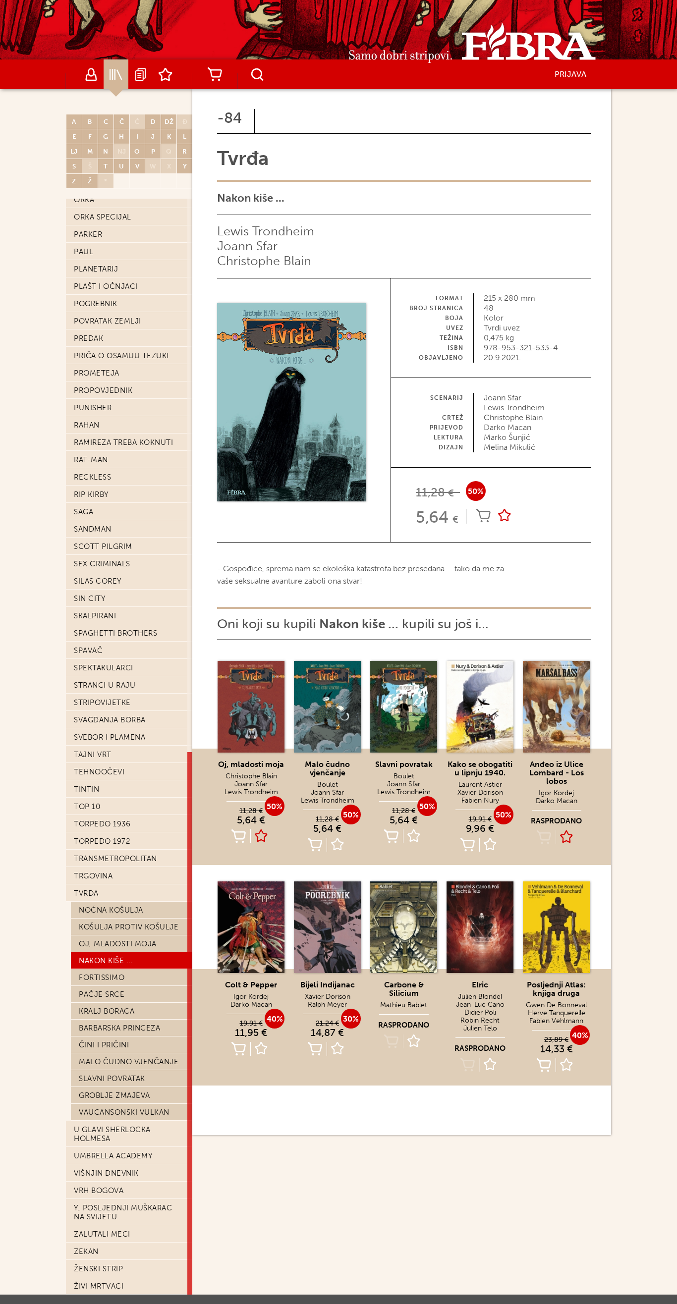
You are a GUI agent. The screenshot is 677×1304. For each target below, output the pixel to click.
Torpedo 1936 (102, 823)
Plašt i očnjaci (106, 286)
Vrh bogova (98, 1190)
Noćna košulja (111, 910)
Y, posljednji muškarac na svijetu (123, 1212)
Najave (140, 74)
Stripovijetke (102, 702)
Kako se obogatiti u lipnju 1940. (480, 768)
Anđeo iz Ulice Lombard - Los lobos (556, 773)
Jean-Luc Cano (480, 1004)
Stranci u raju (104, 685)
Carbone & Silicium (404, 989)
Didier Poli (480, 1012)
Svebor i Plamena (109, 737)
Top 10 (87, 806)
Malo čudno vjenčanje (128, 1061)
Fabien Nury (480, 800)
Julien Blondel (480, 996)
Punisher (93, 407)
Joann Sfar (247, 246)
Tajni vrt (93, 754)
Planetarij (96, 269)
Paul (83, 251)
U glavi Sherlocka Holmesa (112, 1134)
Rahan (87, 425)
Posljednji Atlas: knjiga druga (556, 989)
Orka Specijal (102, 217)
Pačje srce (101, 994)
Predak (88, 338)
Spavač (88, 650)
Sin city (90, 598)
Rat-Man (91, 459)
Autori (91, 74)
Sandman (93, 529)
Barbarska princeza (119, 1028)
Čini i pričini (104, 1044)
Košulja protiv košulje (128, 927)
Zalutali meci (102, 1234)
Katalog (116, 74)
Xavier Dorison (480, 792)
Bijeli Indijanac (327, 984)
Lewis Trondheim (265, 231)
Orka (84, 199)
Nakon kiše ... (106, 960)
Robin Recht (480, 1020)
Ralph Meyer (327, 1004)
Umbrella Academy (113, 1155)
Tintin (86, 789)
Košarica (214, 74)
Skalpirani (95, 615)
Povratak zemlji (107, 321)
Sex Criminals (102, 563)
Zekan (86, 1251)
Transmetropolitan (115, 858)
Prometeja (96, 373)
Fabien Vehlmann (556, 1021)
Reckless (92, 477)
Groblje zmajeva (114, 1095)
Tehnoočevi (99, 771)
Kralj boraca (106, 1011)
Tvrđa (86, 893)
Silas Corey (98, 581)
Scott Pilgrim (103, 546)
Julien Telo (480, 1028)
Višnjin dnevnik (106, 1173)
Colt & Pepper (251, 984)
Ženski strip (98, 1268)
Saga (83, 511)
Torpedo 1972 (102, 841)
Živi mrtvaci (98, 1286)
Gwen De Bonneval (556, 1005)
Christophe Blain (264, 261)
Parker (88, 234)
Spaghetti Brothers (115, 633)
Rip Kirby (91, 494)
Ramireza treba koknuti (123, 442)
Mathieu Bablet (403, 1005)
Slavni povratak (112, 1078)
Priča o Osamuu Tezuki (121, 355)
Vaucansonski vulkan (124, 1112)
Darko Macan (556, 801)
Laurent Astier (480, 784)
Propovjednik (103, 390)
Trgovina (93, 875)
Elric (480, 984)
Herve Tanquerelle (556, 1013)
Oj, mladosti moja (118, 943)
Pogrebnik (95, 303)
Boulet (327, 784)
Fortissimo (101, 977)
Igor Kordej (556, 793)
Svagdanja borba (110, 719)
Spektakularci (103, 667)
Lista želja (165, 74)
